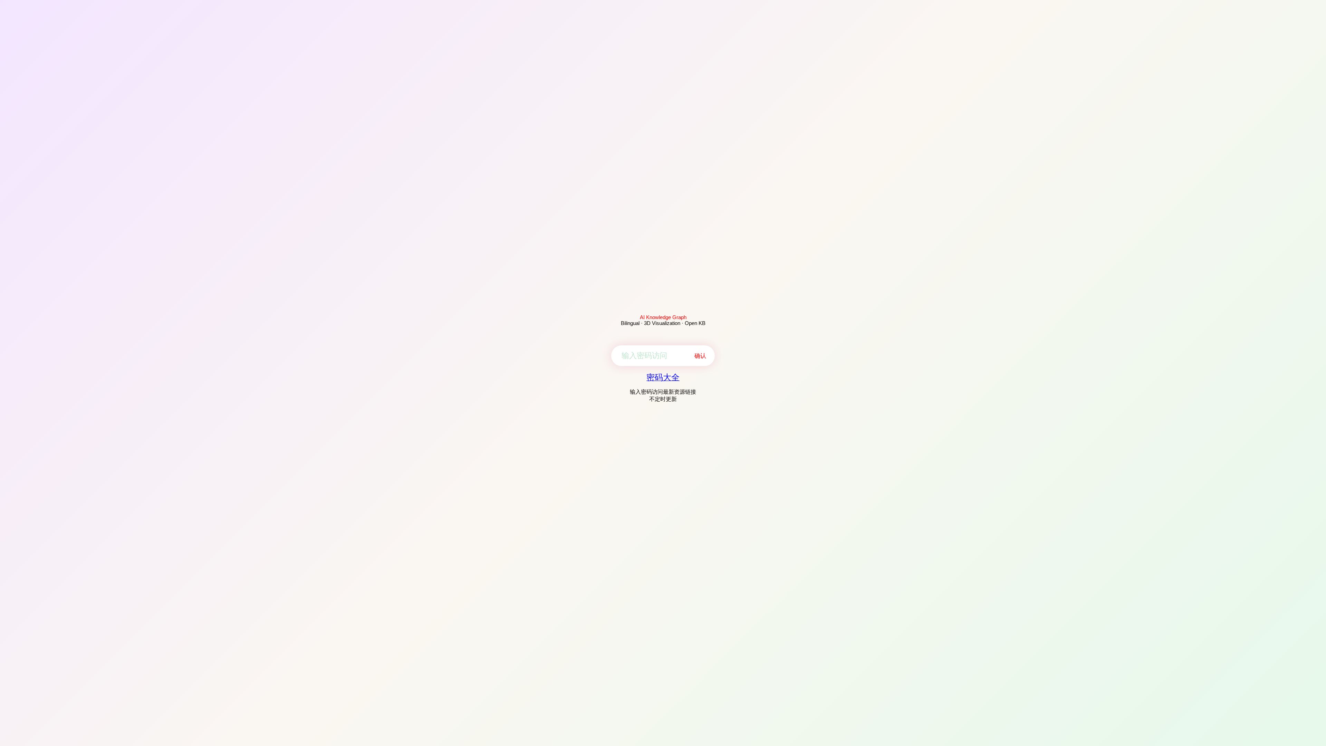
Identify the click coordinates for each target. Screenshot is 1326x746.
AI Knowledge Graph (663, 317)
